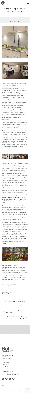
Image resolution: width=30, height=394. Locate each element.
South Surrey (15, 303)
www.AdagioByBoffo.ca (8, 267)
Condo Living (23, 299)
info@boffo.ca (5, 366)
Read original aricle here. (8, 294)
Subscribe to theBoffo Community (9, 373)
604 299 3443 (6, 362)
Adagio (5, 299)
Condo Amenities (13, 299)
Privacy (3, 385)
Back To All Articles (15, 330)
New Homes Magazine (11, 301)
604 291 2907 (6, 364)
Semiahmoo (21, 301)
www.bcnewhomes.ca (8, 286)
